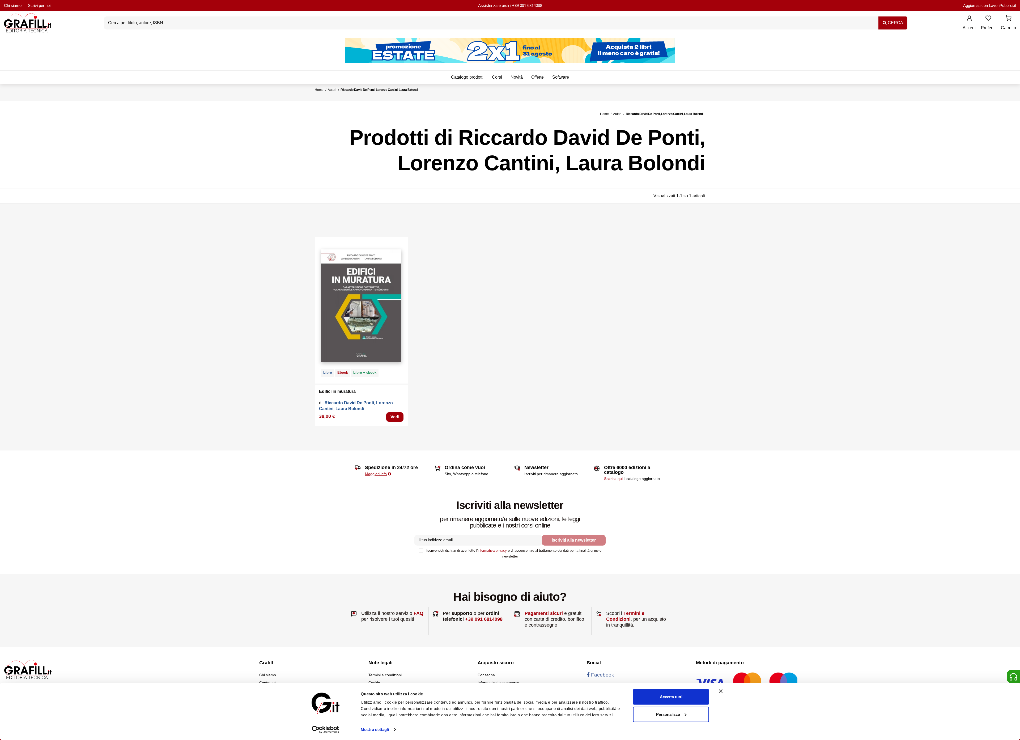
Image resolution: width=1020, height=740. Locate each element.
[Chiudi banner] (720, 691)
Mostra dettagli (375, 729)
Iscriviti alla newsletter (574, 540)
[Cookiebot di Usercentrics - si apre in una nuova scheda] (325, 730)
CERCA (895, 22)
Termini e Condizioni (625, 616)
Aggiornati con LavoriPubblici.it (989, 5)
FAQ (418, 613)
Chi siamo (13, 5)
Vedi (394, 417)
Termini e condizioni (385, 675)
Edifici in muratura (337, 391)
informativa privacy (492, 550)
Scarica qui (613, 479)
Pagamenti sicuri (544, 613)
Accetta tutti (671, 697)
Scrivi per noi (39, 5)
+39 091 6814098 (527, 5)
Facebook (602, 675)
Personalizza (668, 714)
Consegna (486, 675)
